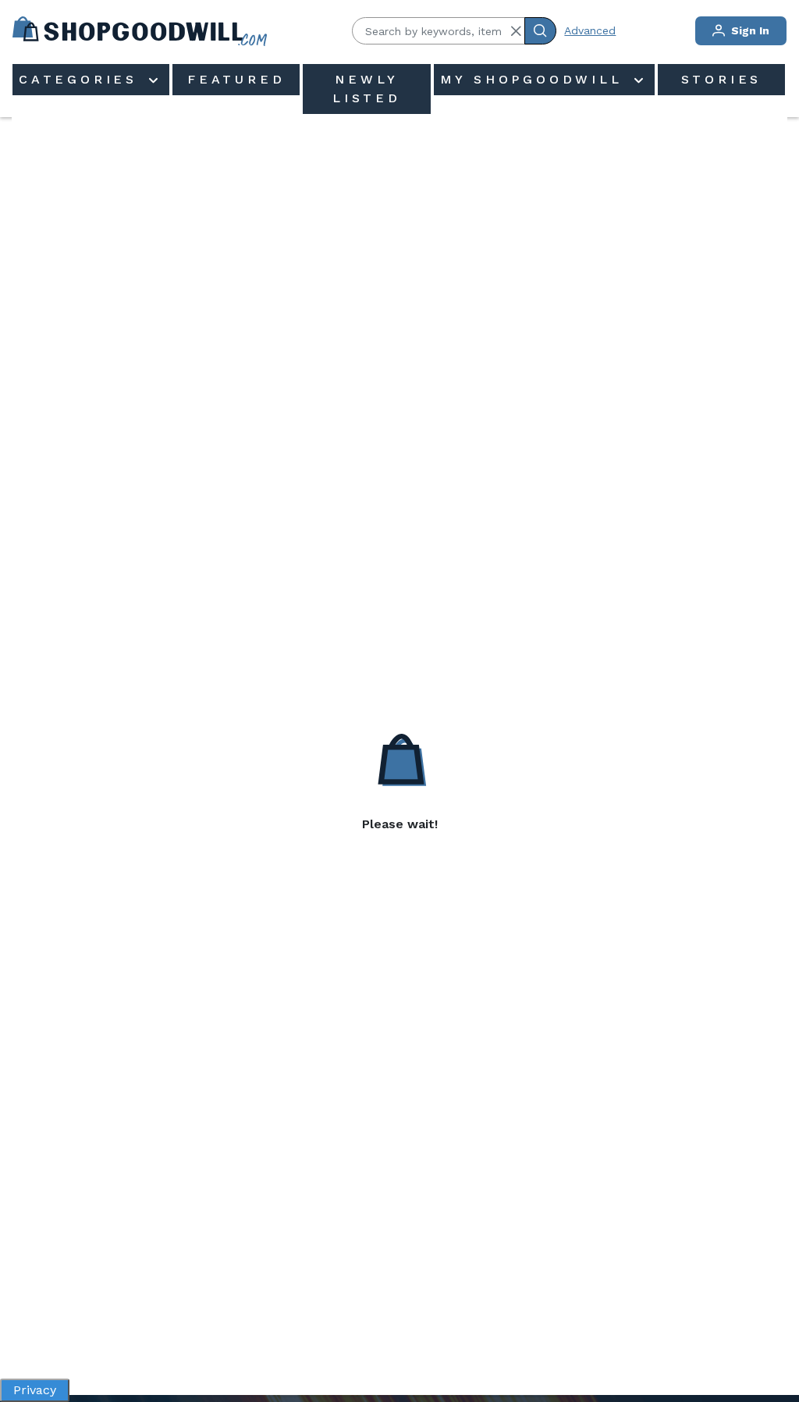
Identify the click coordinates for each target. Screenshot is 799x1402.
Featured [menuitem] (236, 79)
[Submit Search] (540, 30)
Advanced (590, 30)
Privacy (34, 1389)
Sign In (748, 30)
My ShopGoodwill (535, 79)
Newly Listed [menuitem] (366, 88)
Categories (82, 79)
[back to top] (771, 1336)
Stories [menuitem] (721, 79)
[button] (516, 31)
